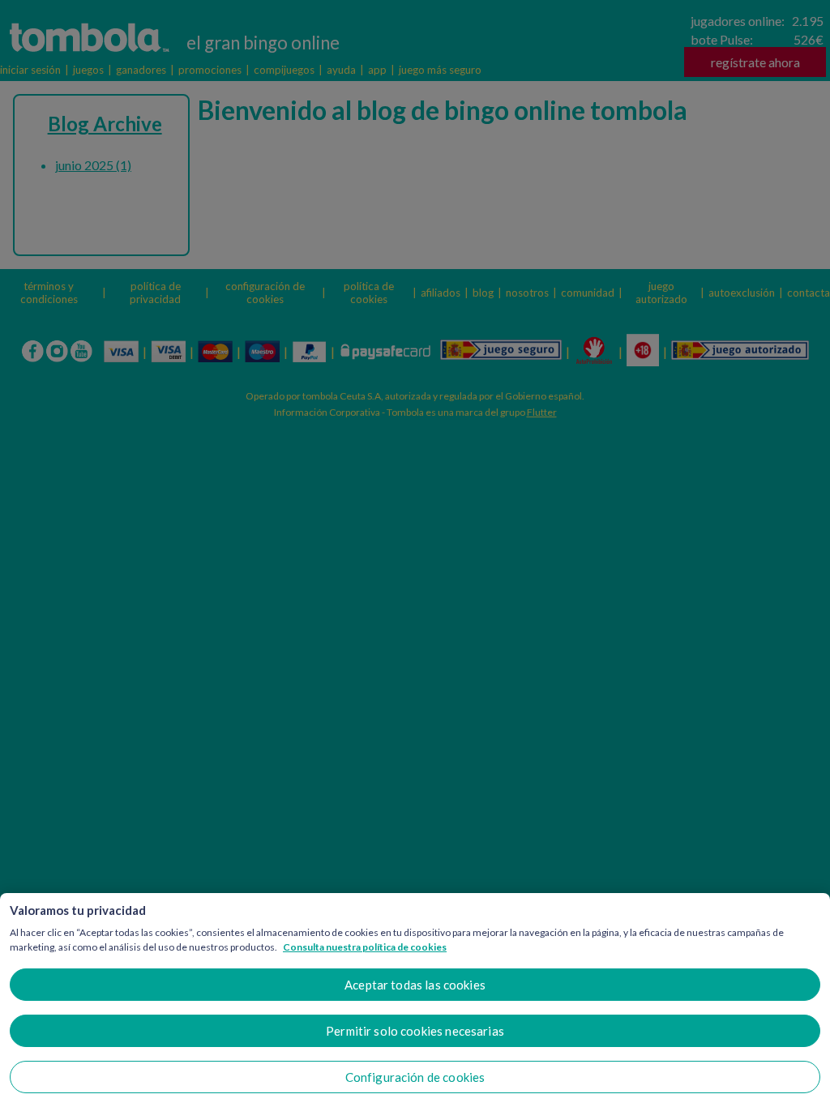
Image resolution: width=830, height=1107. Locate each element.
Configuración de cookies (415, 1077)
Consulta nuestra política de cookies (365, 947)
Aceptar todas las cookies (415, 984)
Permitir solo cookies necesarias (415, 1031)
